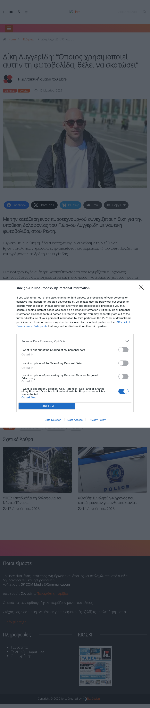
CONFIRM (47, 406)
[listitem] (75, 341)
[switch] (123, 349)
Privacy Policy (97, 419)
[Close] (142, 288)
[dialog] (75, 354)
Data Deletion (53, 419)
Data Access (75, 419)
